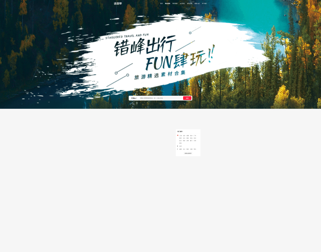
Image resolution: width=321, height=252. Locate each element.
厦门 (191, 140)
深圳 (187, 140)
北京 (184, 135)
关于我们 (204, 3)
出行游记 (182, 3)
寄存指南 (174, 3)
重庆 (187, 138)
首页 (161, 3)
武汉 (180, 140)
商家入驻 (197, 3)
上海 (180, 135)
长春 (191, 149)
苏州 (195, 138)
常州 (195, 149)
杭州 (191, 135)
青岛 (191, 138)
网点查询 (167, 3)
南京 (180, 138)
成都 (187, 135)
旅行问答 (189, 3)
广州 (195, 135)
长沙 (184, 138)
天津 (195, 140)
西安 (184, 140)
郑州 (180, 143)
